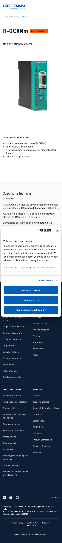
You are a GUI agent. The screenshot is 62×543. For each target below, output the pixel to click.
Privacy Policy (17, 523)
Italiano (53, 497)
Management (9, 437)
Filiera (35, 355)
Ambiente (37, 342)
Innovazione (38, 348)
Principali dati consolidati (15, 402)
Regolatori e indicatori (13, 326)
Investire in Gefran (12, 395)
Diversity (37, 317)
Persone (36, 336)
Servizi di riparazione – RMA (46, 408)
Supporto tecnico (41, 402)
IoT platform (8, 345)
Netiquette (31, 526)
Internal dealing (10, 465)
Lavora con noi (40, 323)
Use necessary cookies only (31, 309)
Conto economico (11, 424)
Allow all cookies (31, 290)
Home (5, 17)
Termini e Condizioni (42, 446)
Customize (29, 300)
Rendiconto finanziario (13, 430)
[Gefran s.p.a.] (14, 7)
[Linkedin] (6, 497)
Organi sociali (9, 443)
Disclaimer (46, 523)
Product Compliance (42, 440)
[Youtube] (12, 497)
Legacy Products (11, 352)
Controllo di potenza (12, 333)
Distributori (38, 414)
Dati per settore (10, 408)
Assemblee (8, 449)
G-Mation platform (12, 339)
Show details (46, 280)
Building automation (12, 377)
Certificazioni (39, 421)
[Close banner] (57, 231)
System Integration (12, 358)
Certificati (37, 433)
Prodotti (14, 17)
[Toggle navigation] (57, 7)
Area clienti (38, 452)
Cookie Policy (32, 523)
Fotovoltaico (9, 364)
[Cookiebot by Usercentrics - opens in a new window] (38, 231)
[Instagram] (19, 497)
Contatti (36, 395)
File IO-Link (38, 427)
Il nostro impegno (41, 329)
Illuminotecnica (10, 371)
